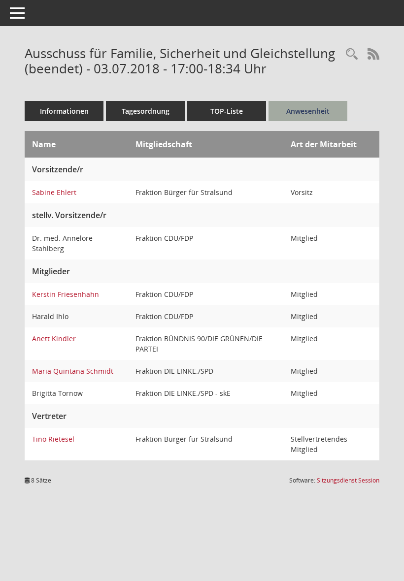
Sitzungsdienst (348, 480)
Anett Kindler (54, 338)
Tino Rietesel (53, 439)
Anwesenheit (308, 111)
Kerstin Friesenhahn (65, 294)
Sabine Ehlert (54, 192)
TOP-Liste (226, 111)
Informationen (64, 111)
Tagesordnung (145, 111)
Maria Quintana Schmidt (72, 371)
